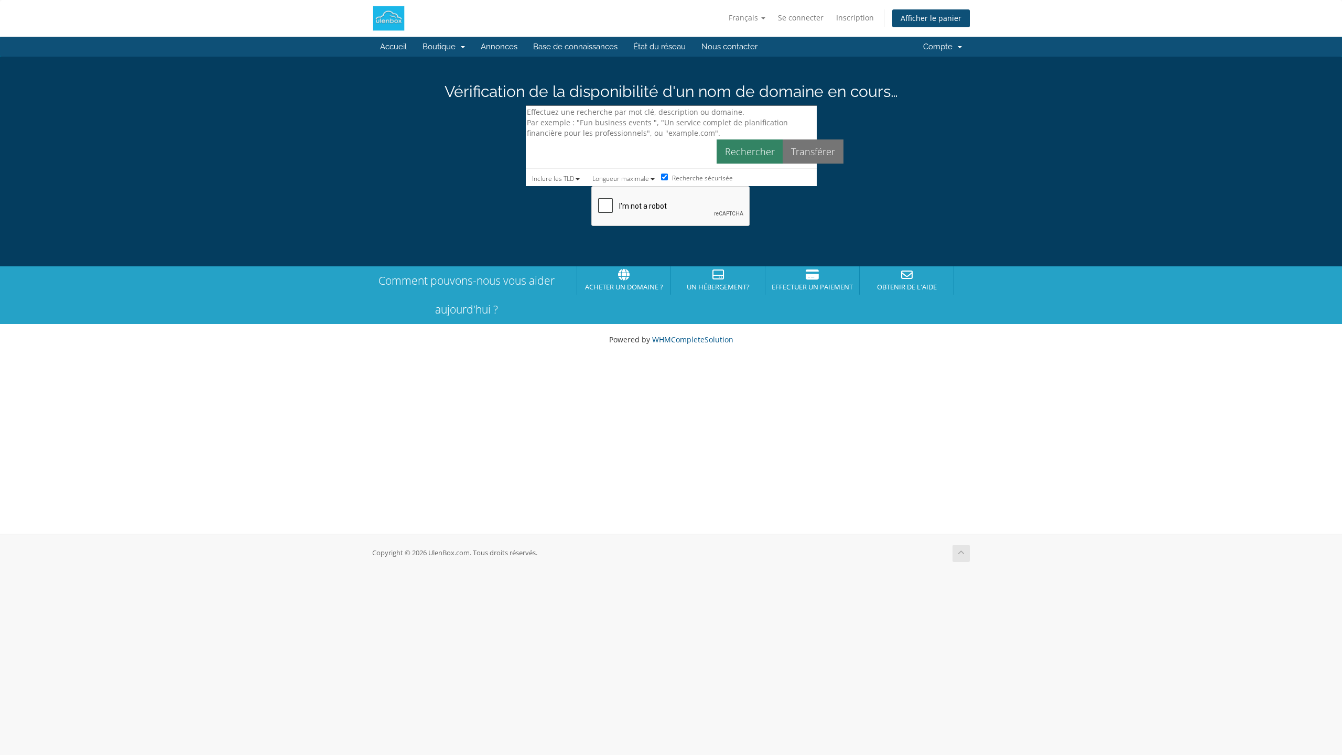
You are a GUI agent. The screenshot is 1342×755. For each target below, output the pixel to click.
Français (744, 18)
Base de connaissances (575, 46)
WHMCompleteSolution (692, 339)
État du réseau (659, 46)
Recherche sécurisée (701, 178)
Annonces (499, 46)
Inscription (855, 18)
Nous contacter (729, 46)
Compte (940, 46)
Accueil (393, 46)
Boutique (441, 46)
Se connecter (801, 18)
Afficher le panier (931, 18)
